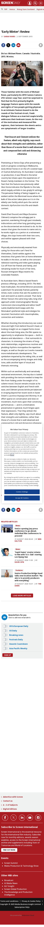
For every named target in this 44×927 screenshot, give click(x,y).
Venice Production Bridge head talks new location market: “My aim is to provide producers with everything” (28, 577)
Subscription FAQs (22, 907)
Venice (12, 9)
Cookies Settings (22, 492)
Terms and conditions (9, 901)
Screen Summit (11, 863)
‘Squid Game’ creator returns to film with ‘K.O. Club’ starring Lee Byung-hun (28, 554)
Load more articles (22, 595)
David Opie (19, 562)
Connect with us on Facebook (5, 818)
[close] (23, 43)
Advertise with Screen (13, 797)
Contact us (8, 801)
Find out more (9, 850)
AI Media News (10, 883)
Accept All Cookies (22, 498)
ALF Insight (9, 886)
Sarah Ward (9, 36)
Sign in (11, 40)
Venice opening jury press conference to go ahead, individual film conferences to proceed (28, 532)
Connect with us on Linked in (22, 818)
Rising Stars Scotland (25, 9)
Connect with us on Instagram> (38, 818)
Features (19, 570)
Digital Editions (10, 809)
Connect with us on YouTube (30, 818)
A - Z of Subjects (10, 805)
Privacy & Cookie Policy (31, 901)
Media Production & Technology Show (21, 866)
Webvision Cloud (28, 915)
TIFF (5, 9)
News (18, 526)
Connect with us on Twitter (13, 817)
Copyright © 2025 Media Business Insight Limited (20, 904)
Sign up (7, 655)
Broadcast (8, 880)
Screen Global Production (15, 889)
